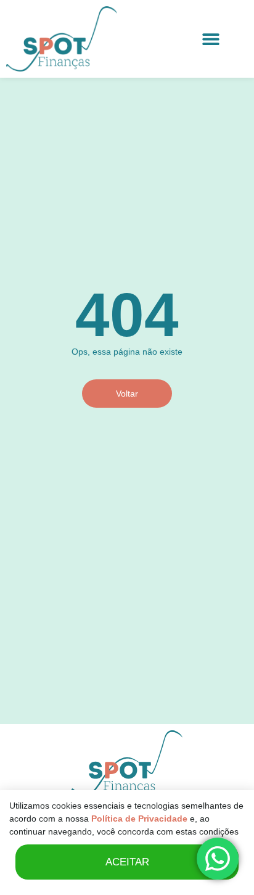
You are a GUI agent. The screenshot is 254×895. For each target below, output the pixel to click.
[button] (211, 39)
